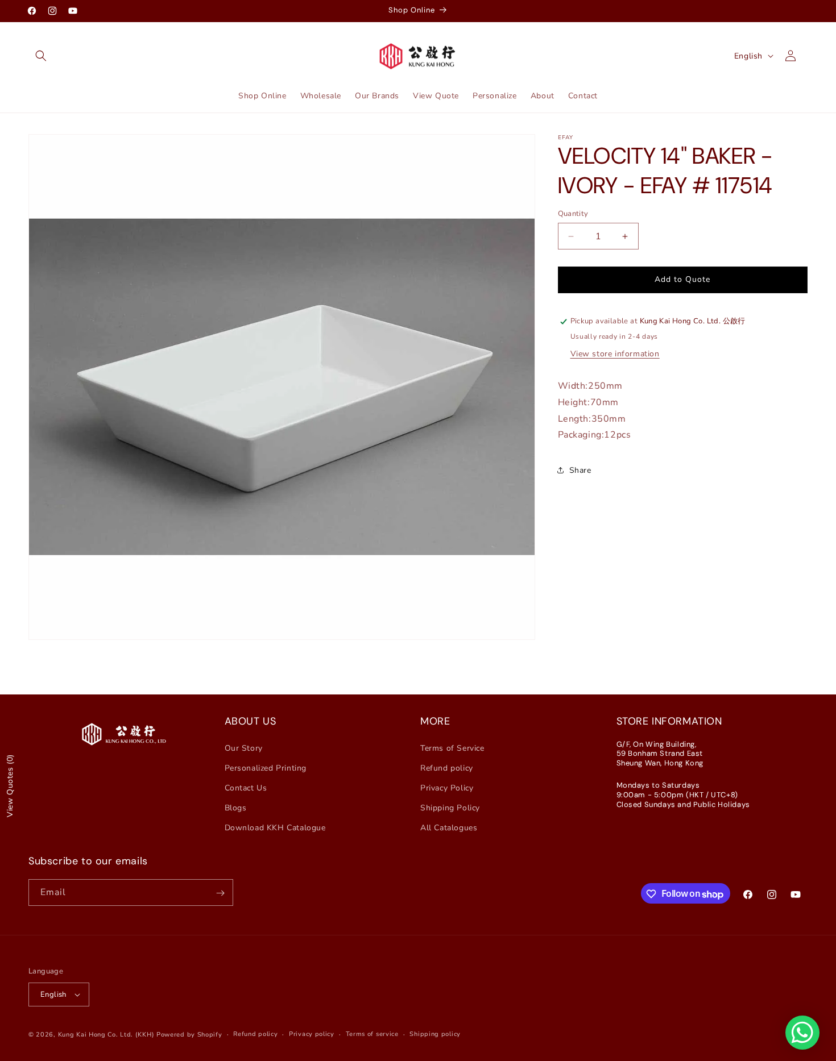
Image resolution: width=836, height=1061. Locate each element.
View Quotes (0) (10, 785)
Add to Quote (682, 279)
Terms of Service (452, 747)
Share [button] (580, 470)
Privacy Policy (446, 788)
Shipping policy (435, 1034)
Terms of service (372, 1034)
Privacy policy (311, 1034)
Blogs (236, 807)
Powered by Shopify (189, 1034)
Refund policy (446, 768)
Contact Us (246, 788)
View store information (615, 353)
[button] (40, 55)
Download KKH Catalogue (275, 827)
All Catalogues (448, 827)
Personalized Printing (266, 768)
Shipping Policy (450, 807)
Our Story (244, 747)
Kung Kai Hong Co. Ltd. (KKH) (106, 1034)
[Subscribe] (220, 893)
